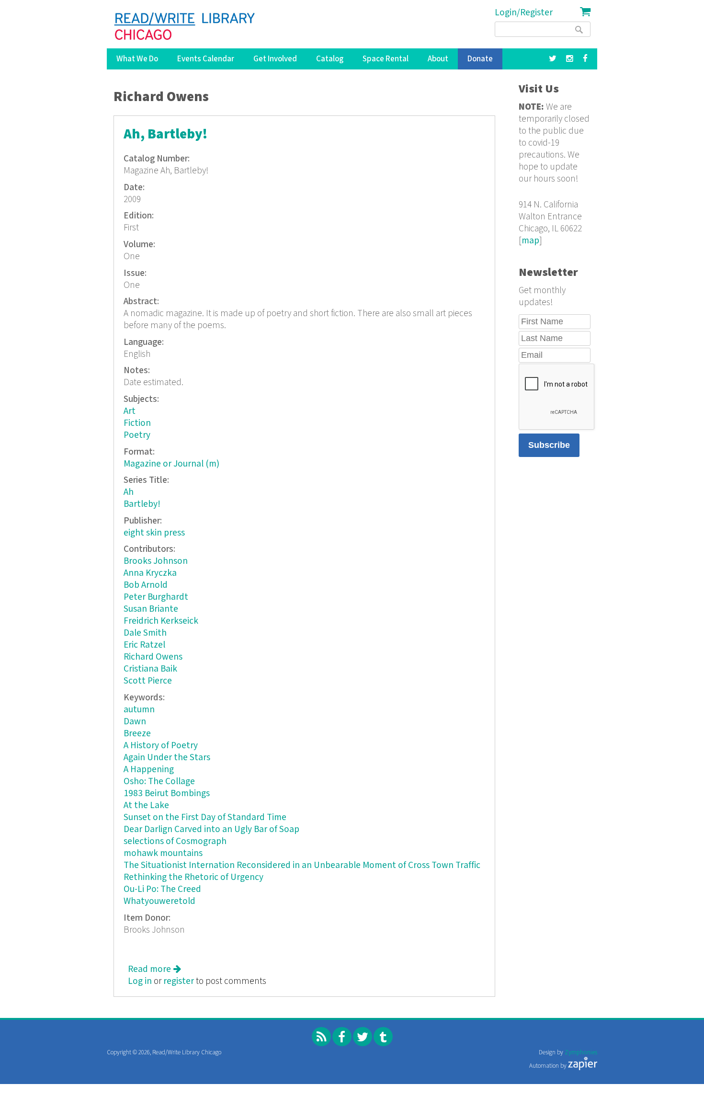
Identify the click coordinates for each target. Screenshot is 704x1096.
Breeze (137, 734)
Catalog (329, 59)
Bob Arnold (146, 585)
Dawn (135, 722)
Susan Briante (151, 609)
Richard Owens (153, 657)
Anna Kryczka (150, 573)
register (178, 981)
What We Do (137, 59)
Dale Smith (145, 633)
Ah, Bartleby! (165, 134)
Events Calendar (205, 59)
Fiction (137, 423)
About (438, 59)
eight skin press (154, 533)
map (530, 241)
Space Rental (386, 59)
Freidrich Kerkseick (161, 621)
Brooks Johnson (156, 561)
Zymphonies (581, 1053)
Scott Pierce (148, 681)
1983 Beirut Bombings (167, 793)
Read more (154, 969)
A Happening (149, 770)
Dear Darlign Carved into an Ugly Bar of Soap (211, 829)
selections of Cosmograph (175, 841)
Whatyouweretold (159, 901)
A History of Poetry (161, 746)
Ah (129, 492)
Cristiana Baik (150, 669)
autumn (139, 710)
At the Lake (146, 805)
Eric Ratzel (144, 645)
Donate (480, 59)
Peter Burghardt (156, 597)
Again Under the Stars (167, 758)
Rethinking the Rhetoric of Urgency (193, 877)
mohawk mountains (163, 853)
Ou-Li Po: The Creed (162, 889)
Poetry (137, 435)
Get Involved (275, 59)
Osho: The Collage (159, 782)
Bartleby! (142, 504)
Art (130, 411)
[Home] (185, 26)
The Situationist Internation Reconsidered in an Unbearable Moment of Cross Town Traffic (302, 865)
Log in (140, 981)
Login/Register (524, 13)
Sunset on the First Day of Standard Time (205, 817)
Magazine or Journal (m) (171, 464)
